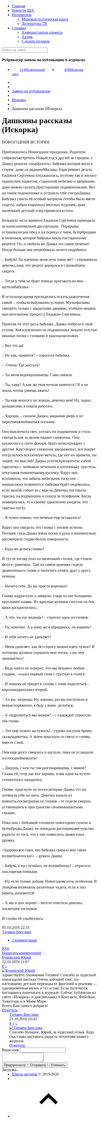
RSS (5, 948)
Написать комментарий (21, 953)
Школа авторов (24, 1074)
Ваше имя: (10, 1050)
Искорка (73, 70)
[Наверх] (48, 1116)
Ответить (10, 1010)
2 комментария (24, 940)
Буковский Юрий (16, 957)
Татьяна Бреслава (16, 932)
